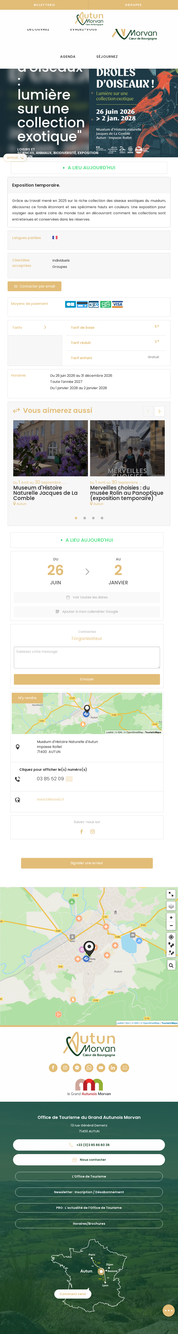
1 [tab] (76, 518)
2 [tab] (84, 518)
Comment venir (72, 1294)
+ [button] (171, 917)
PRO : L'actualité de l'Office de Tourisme (89, 1208)
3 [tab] (93, 518)
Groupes (133, 5)
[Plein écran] (171, 894)
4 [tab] (102, 518)
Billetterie (44, 5)
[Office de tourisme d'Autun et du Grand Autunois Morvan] (134, 29)
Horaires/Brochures (89, 1223)
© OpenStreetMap (150, 1023)
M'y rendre (27, 697)
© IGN (135, 1023)
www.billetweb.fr (50, 799)
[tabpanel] (50, 465)
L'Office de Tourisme (89, 1176)
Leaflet (120, 1023)
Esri (128, 1023)
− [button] (171, 925)
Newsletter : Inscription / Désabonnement (89, 1192)
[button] (38, 29)
